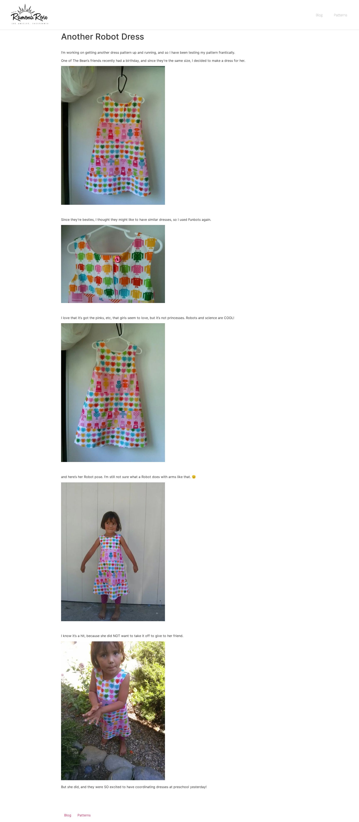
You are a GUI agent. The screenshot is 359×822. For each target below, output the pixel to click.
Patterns (340, 15)
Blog (319, 15)
